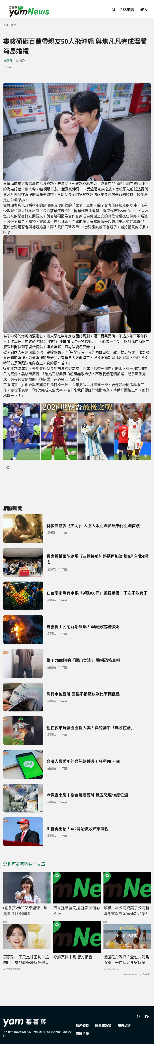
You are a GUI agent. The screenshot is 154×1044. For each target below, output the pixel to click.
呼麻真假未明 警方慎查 (72, 957)
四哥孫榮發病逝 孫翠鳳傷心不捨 (76, 910)
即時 (13, 25)
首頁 (5, 25)
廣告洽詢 (124, 1025)
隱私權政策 (103, 1025)
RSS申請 (127, 9)
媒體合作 (82, 1033)
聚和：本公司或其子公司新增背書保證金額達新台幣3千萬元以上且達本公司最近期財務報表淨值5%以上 (126, 911)
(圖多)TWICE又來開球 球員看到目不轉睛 (25, 910)
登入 (144, 9)
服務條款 (82, 1025)
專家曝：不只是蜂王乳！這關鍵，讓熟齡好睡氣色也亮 (26, 959)
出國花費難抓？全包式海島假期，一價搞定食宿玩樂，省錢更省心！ (126, 960)
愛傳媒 (8, 60)
